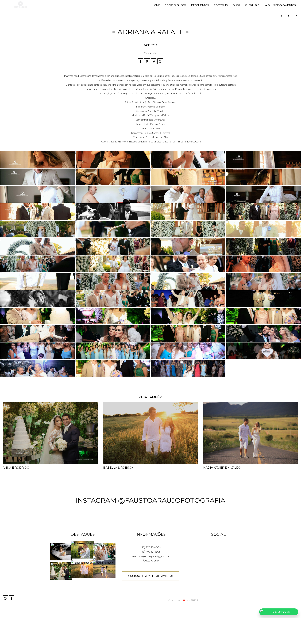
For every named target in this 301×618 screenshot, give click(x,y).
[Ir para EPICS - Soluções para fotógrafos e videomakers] (183, 600)
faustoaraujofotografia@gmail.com (150, 556)
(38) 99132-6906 (151, 547)
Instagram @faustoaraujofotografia (150, 500)
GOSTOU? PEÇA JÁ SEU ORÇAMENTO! (150, 575)
